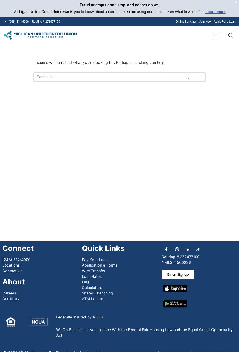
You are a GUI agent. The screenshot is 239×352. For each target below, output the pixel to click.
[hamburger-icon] (216, 36)
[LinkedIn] (187, 249)
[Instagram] (176, 249)
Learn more (215, 12)
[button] (230, 35)
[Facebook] (166, 249)
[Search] (187, 77)
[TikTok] (197, 249)
